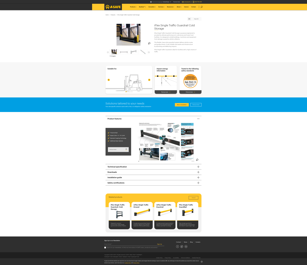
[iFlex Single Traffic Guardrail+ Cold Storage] (119, 211)
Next (149, 52)
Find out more (196, 104)
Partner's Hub (176, 1)
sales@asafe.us (188, 1)
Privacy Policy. (136, 262)
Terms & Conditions (185, 257)
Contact (193, 7)
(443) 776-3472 (198, 1)
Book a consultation (182, 104)
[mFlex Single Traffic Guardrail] (164, 211)
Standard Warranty (196, 257)
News (185, 242)
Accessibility (176, 257)
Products (113, 15)
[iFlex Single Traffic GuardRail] (187, 211)
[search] (201, 7)
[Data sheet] (118, 149)
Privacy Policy (168, 257)
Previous (108, 52)
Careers (186, 7)
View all (193, 197)
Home (107, 15)
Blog (191, 242)
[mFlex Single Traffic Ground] (142, 211)
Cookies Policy (159, 257)
